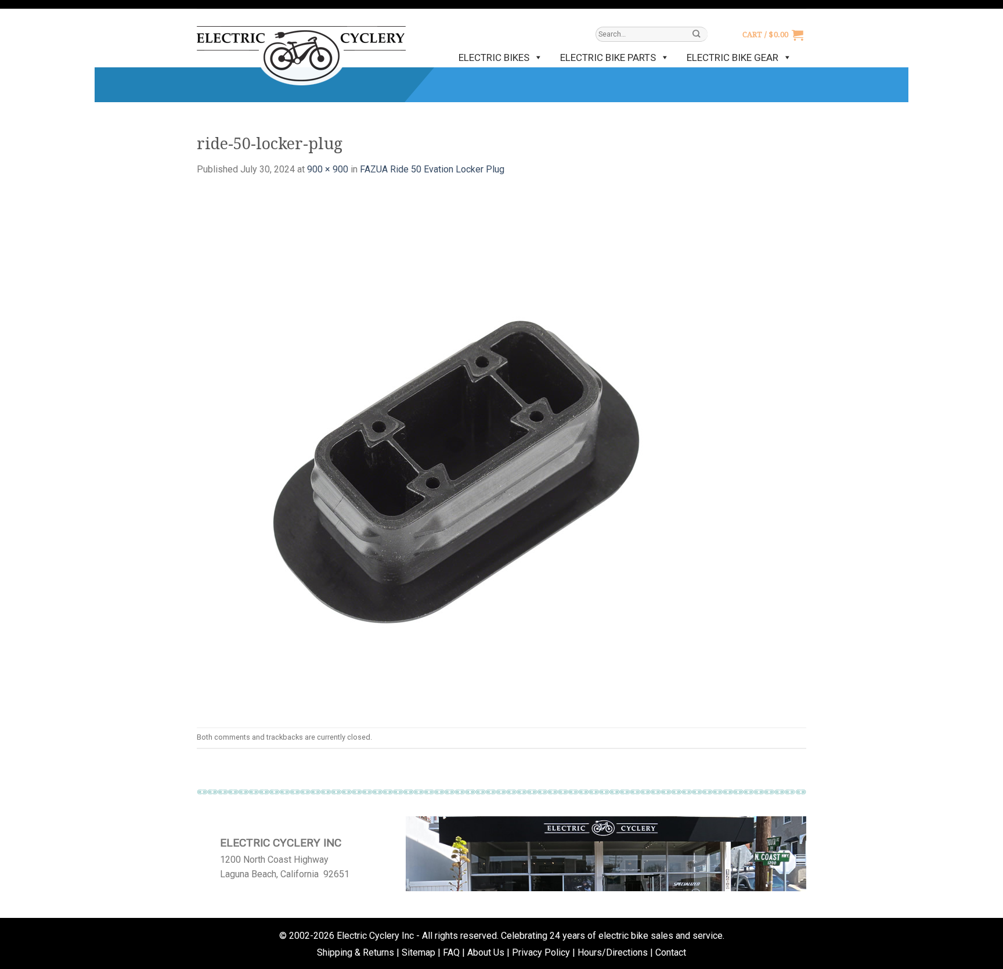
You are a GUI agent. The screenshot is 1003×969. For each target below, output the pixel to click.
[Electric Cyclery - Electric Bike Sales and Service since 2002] (301, 50)
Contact (670, 952)
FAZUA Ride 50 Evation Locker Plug (432, 169)
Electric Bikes (494, 57)
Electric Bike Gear (732, 57)
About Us (485, 952)
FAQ (451, 952)
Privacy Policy (541, 952)
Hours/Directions (613, 952)
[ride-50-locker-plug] (458, 451)
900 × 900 (327, 169)
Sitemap (418, 952)
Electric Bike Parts (608, 57)
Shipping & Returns (355, 952)
